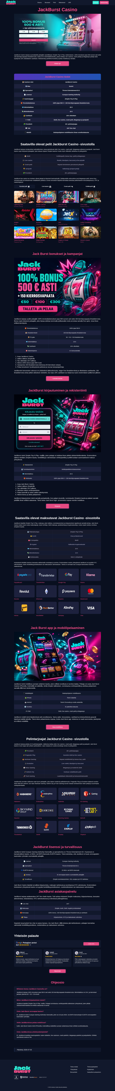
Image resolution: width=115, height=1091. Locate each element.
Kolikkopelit (89, 186)
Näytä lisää (57, 971)
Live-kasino (45, 186)
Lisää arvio (91, 943)
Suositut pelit (23, 186)
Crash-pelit (67, 186)
